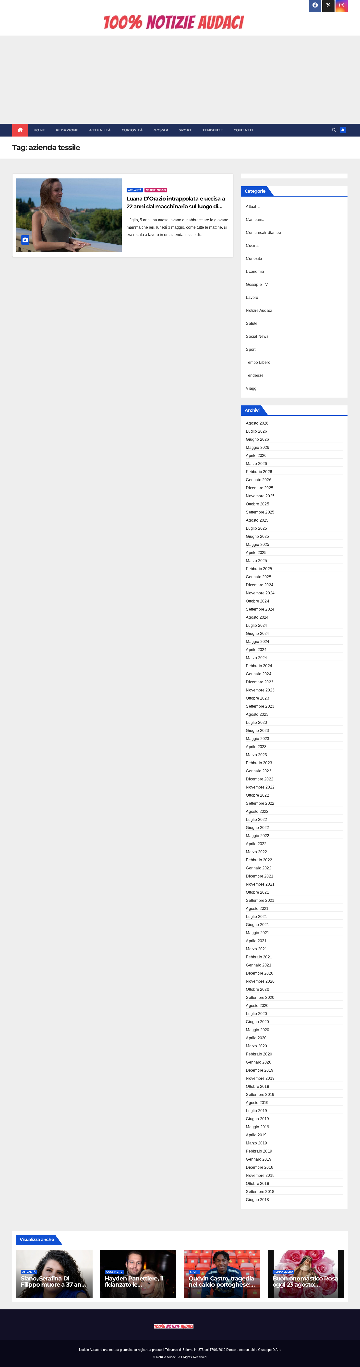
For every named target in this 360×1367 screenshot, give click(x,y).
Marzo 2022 (256, 852)
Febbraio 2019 (259, 1151)
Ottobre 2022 (257, 795)
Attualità (100, 130)
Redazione (67, 130)
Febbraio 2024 (259, 666)
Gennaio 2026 (258, 480)
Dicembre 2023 (259, 682)
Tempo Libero (258, 362)
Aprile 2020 (256, 1038)
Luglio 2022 (256, 819)
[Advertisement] (180, 80)
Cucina (252, 245)
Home (39, 130)
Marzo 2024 (256, 658)
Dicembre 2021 (259, 876)
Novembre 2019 (260, 1078)
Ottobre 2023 (257, 698)
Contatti (243, 130)
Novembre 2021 (260, 884)
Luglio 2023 (256, 722)
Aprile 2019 (256, 1135)
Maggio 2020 (257, 1030)
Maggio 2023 (257, 739)
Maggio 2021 (257, 933)
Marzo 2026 (256, 464)
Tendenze (213, 130)
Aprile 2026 (256, 455)
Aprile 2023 (256, 747)
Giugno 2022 (257, 828)
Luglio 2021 (256, 917)
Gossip (161, 130)
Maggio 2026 (257, 447)
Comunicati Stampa (263, 232)
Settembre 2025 (260, 512)
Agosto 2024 (257, 617)
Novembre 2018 (260, 1175)
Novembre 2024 (260, 593)
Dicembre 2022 (259, 779)
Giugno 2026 (257, 439)
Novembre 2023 (260, 690)
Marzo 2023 (256, 755)
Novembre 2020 (260, 981)
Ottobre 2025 (257, 504)
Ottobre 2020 (257, 989)
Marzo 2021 (256, 949)
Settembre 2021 (260, 900)
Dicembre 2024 (259, 585)
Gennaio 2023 (258, 771)
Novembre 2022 (260, 787)
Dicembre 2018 (259, 1167)
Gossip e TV (257, 284)
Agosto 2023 (257, 714)
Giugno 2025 (257, 536)
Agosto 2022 (257, 811)
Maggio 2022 (257, 836)
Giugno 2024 (257, 633)
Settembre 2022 (260, 803)
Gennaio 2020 (258, 1062)
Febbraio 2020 (259, 1054)
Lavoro (252, 297)
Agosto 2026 (257, 423)
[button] (334, 130)
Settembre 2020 (260, 997)
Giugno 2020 (257, 1022)
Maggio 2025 (257, 544)
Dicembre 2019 (259, 1070)
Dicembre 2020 (259, 973)
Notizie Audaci (156, 190)
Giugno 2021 (257, 925)
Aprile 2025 (256, 553)
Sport (185, 130)
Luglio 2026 (256, 431)
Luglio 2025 (256, 528)
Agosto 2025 (257, 520)
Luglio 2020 (256, 1014)
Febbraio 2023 (259, 763)
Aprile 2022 (256, 844)
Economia (255, 271)
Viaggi (251, 388)
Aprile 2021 (256, 941)
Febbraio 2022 (259, 860)
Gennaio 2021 (258, 965)
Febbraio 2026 (259, 472)
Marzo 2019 (256, 1143)
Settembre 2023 (260, 706)
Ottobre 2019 (257, 1086)
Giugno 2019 (257, 1119)
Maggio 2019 (257, 1127)
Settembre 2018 (260, 1192)
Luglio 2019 (256, 1111)
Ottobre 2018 (257, 1183)
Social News (257, 336)
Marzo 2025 (256, 561)
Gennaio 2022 (258, 868)
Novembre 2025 (260, 496)
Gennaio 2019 (258, 1159)
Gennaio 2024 (258, 674)
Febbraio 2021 (259, 957)
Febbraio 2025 (259, 569)
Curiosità (132, 130)
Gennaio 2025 (258, 577)
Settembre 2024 (260, 609)
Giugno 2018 (257, 1200)
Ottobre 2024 (257, 601)
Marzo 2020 (256, 1046)
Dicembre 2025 (259, 488)
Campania (255, 219)
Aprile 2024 (256, 650)
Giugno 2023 (257, 730)
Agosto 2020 (257, 1005)
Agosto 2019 (257, 1103)
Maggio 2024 (257, 642)
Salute (251, 323)
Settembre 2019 (260, 1094)
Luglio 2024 (256, 625)
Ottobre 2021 (257, 892)
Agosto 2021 (257, 908)
